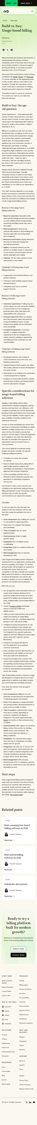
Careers (21, 1065)
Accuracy (22, 993)
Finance (4, 1039)
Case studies (6, 1071)
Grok (6, 1019)
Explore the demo (7, 987)
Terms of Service (24, 1085)
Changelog (22, 1041)
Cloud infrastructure (8, 1052)
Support (22, 1037)
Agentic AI (5, 1047)
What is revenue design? (7, 982)
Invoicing (22, 1002)
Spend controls (24, 1010)
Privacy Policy (23, 1080)
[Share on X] (7, 50)
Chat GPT (8, 1007)
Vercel (20, 77)
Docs (3, 1067)
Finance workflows (25, 989)
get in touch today (16, 795)
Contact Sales (6, 991)
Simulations (23, 1019)
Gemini (7, 1015)
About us (22, 1061)
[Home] (6, 11)
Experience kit (24, 1014)
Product (4, 1035)
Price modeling (24, 998)
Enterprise (5, 1056)
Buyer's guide (6, 1084)
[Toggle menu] (32, 11)
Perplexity (8, 1024)
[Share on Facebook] (11, 50)
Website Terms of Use (26, 1089)
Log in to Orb (6, 996)
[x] (26, 1102)
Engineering (6, 1043)
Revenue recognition (26, 1023)
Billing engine (23, 985)
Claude (7, 1011)
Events (4, 1080)
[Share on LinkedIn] (3, 50)
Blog (3, 1075)
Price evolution (24, 1006)
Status (21, 1045)
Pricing (21, 981)
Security (22, 1050)
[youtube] (34, 1102)
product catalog (15, 606)
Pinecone (30, 77)
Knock (5, 720)
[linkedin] (30, 1102)
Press (21, 1069)
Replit (15, 77)
